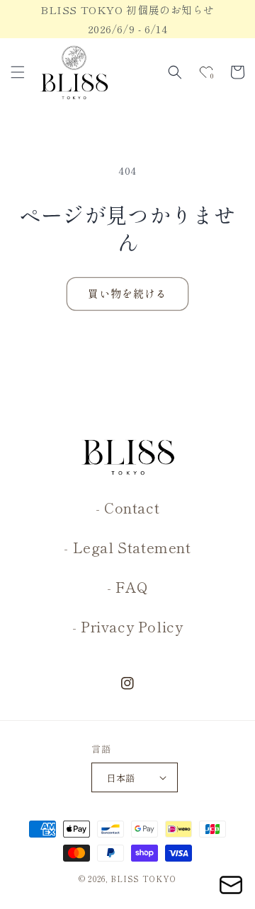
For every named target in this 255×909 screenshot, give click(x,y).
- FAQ (128, 587)
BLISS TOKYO (143, 878)
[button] (17, 72)
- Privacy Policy (127, 626)
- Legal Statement (127, 547)
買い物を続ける (127, 293)
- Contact (127, 507)
